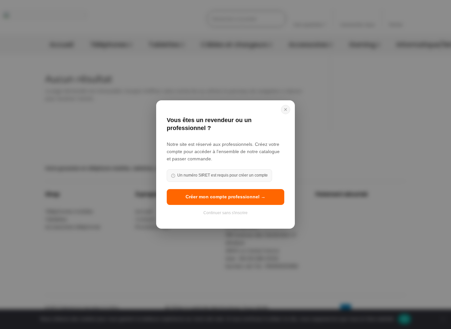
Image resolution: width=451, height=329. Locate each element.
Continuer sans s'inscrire (225, 213)
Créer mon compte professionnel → (225, 196)
